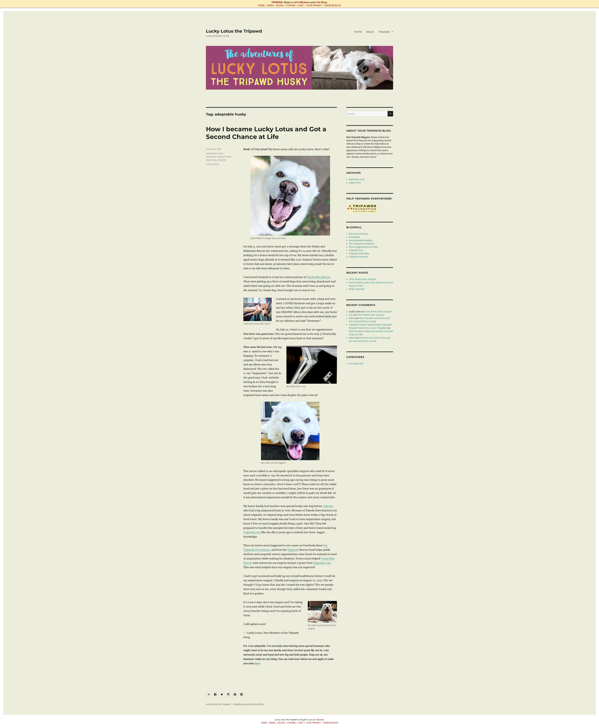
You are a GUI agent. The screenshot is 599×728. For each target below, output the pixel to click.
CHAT (301, 5)
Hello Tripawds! (357, 289)
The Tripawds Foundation (362, 243)
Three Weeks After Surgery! (362, 279)
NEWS (270, 5)
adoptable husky (214, 153)
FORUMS (290, 5)
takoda (352, 318)
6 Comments (212, 164)
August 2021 (355, 182)
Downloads (354, 237)
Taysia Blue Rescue (318, 277)
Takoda (328, 506)
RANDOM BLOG (333, 5)
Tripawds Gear (356, 250)
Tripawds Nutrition (358, 257)
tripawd (222, 160)
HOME (261, 5)
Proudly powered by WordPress (248, 704)
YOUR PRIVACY (314, 5)
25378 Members (301, 2)
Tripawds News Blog (359, 253)
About (370, 31)
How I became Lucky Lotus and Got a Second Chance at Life (266, 132)
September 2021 (357, 179)
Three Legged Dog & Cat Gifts (363, 247)
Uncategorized (356, 363)
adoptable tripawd (215, 156)
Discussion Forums (358, 234)
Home (358, 31)
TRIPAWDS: (277, 2)
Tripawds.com (252, 532)
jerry (351, 315)
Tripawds (384, 31)
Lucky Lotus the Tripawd (234, 31)
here (257, 663)
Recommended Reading (360, 240)
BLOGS (279, 5)
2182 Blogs (321, 2)
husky (214, 160)
